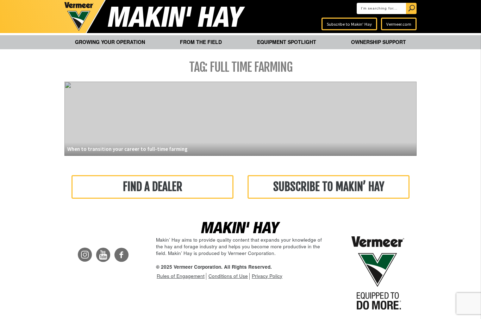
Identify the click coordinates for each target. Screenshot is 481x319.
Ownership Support (378, 41)
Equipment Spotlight (286, 41)
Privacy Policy (267, 276)
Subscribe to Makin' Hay (349, 24)
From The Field (201, 41)
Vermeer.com (398, 24)
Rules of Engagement (181, 276)
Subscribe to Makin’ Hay (328, 187)
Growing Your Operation (110, 41)
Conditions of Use (228, 276)
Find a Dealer (152, 187)
